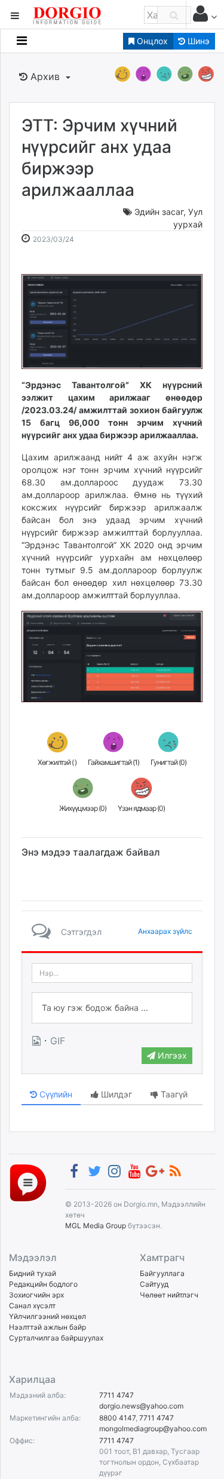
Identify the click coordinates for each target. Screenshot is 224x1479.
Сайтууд (154, 1284)
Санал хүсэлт (32, 1305)
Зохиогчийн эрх (36, 1294)
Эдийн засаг (158, 212)
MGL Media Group (95, 1225)
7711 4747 (116, 1395)
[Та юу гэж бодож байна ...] (112, 1007)
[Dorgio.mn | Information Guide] (28, 1181)
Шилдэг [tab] (115, 1094)
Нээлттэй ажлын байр (47, 1327)
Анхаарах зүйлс (165, 931)
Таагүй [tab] (173, 1094)
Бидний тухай (32, 1273)
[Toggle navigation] (22, 40)
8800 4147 (117, 1417)
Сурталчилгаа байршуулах (56, 1337)
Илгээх (171, 1055)
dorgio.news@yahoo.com (141, 1405)
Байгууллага (162, 1273)
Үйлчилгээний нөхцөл (47, 1316)
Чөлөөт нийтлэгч (169, 1294)
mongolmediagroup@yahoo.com (153, 1428)
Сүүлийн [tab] (54, 1094)
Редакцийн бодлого (43, 1284)
